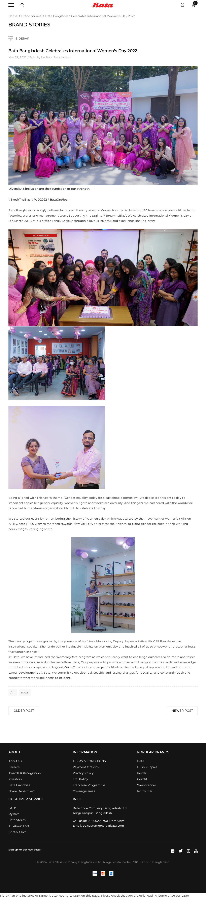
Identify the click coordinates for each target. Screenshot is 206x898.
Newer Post (182, 711)
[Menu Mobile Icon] (11, 5)
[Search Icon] (22, 5)
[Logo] (102, 4)
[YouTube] (196, 851)
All (12, 692)
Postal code (121, 862)
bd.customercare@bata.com (103, 825)
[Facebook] (172, 851)
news (25, 692)
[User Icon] (182, 5)
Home (12, 16)
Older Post (24, 711)
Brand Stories (31, 16)
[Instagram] (188, 851)
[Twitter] (180, 851)
